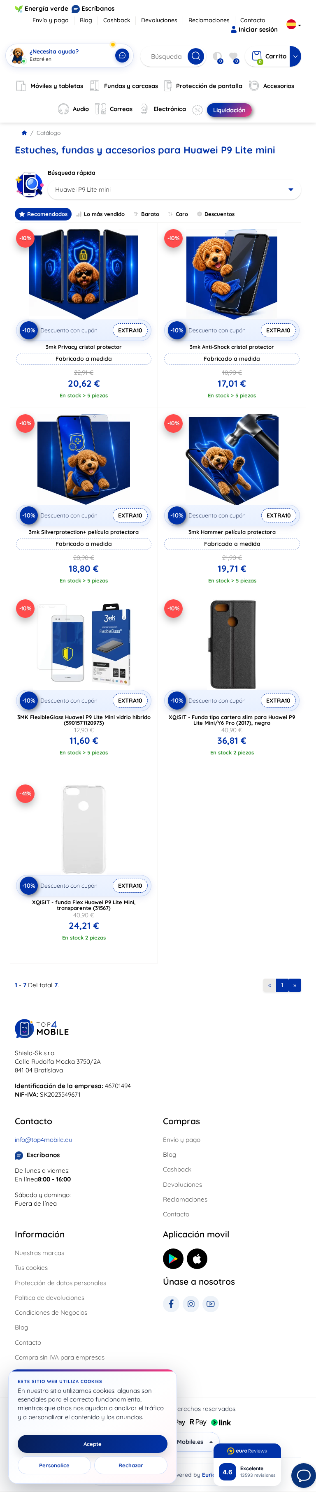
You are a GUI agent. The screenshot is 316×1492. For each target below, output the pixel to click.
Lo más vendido (104, 214)
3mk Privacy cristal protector (84, 346)
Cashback (116, 20)
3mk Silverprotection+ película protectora (84, 532)
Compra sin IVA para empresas (60, 1357)
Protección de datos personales (60, 1283)
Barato (150, 214)
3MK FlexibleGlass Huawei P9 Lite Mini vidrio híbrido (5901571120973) (84, 720)
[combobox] (174, 190)
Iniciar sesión (258, 29)
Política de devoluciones (49, 1298)
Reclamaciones (209, 20)
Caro (182, 214)
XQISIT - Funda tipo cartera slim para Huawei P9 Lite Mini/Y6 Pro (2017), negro (232, 720)
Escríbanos (97, 8)
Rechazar (130, 1465)
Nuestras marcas (39, 1253)
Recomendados (47, 214)
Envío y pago (51, 20)
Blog (86, 20)
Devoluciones (159, 20)
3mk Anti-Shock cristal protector (232, 346)
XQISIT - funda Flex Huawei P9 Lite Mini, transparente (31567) (84, 905)
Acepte (93, 1444)
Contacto (252, 20)
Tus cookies (31, 1268)
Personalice (54, 1465)
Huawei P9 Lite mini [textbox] (83, 189)
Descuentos (219, 214)
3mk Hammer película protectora (232, 532)
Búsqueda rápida (71, 172)
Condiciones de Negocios (51, 1312)
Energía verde (46, 8)
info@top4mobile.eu (43, 1140)
